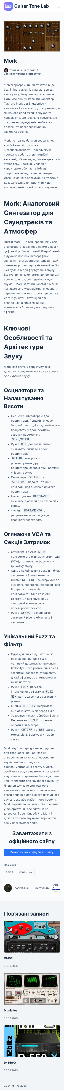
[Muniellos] (32, 989)
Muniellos (10, 1010)
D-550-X (10, 1062)
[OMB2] (32, 937)
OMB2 (8, 958)
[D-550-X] (32, 1041)
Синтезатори (34, 74)
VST (9, 872)
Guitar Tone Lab (31, 6)
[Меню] (58, 6)
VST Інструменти (14, 74)
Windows (26, 872)
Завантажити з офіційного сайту (32, 852)
